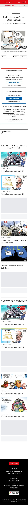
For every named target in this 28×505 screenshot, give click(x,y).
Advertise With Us (14, 480)
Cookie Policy (14, 478)
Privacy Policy (14, 476)
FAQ (14, 483)
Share (5, 56)
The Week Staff (8, 23)
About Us (14, 468)
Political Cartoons (16, 13)
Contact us (17, 120)
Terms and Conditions (14, 473)
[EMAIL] (2, 133)
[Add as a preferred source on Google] (14, 493)
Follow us (17, 56)
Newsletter (24, 56)
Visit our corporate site (21, 499)
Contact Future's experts (14, 471)
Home (8, 13)
